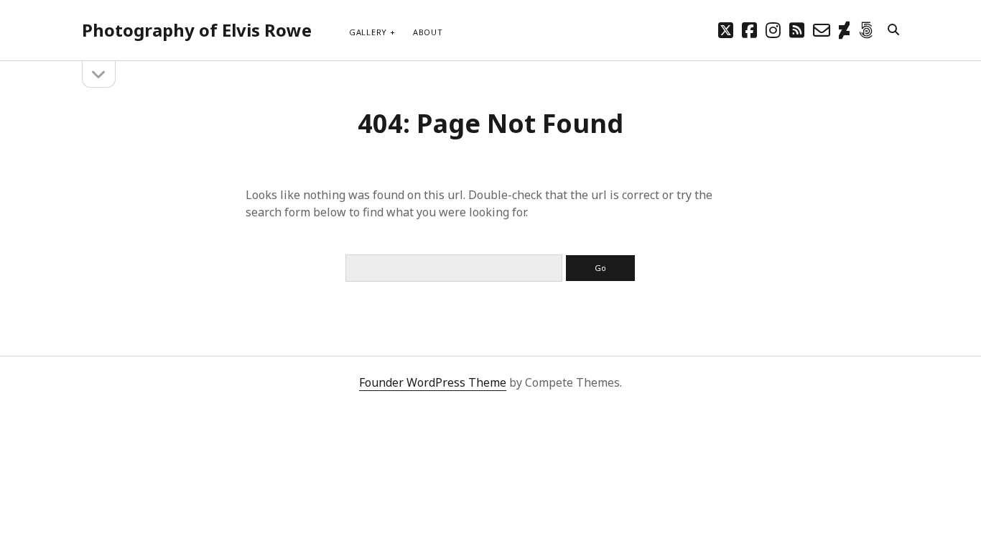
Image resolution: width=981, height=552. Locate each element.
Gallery (368, 32)
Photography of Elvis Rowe (197, 30)
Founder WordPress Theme (432, 382)
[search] (893, 30)
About (428, 32)
